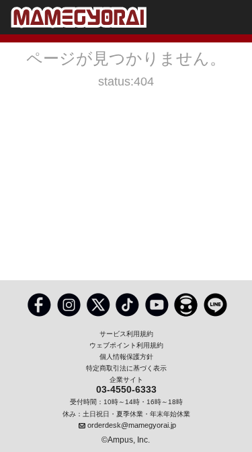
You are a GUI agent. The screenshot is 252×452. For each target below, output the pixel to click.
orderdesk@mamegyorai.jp (131, 425)
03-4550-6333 (126, 390)
